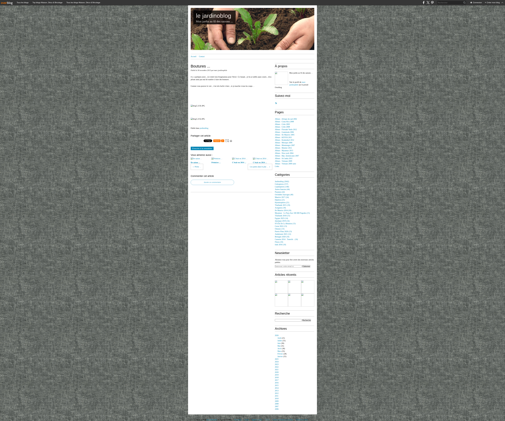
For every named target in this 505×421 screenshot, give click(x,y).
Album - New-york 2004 (284, 153)
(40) (284, 195)
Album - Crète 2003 (282, 124)
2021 (277, 370)
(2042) (282, 181)
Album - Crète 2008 (282, 127)
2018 (277, 378)
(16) (283, 210)
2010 (277, 399)
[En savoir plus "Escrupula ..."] (294, 286)
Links (277, 166)
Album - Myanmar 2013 (284, 151)
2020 (277, 372)
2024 (277, 362)
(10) (282, 237)
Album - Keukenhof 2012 (284, 140)
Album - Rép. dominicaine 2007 (287, 156)
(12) (283, 234)
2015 (277, 385)
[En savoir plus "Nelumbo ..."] (294, 300)
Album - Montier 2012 (283, 148)
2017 (277, 380)
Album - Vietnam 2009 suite (285, 164)
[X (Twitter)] (428, 2)
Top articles (237, 420)
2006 (277, 409)
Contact (202, 56)
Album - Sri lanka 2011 (283, 158)
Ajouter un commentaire (212, 182)
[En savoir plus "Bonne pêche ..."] (281, 286)
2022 (277, 367)
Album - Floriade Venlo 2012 (286, 130)
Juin (279, 343)
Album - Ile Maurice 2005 (284, 135)
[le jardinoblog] (281, 78)
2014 (277, 388)
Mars (279, 351)
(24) (282, 197)
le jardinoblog (213, 15)
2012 (277, 393)
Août (279, 338)
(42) (280, 192)
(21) (280, 200)
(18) (280, 208)
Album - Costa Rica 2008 (284, 122)
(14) (281, 218)
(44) (282, 189)
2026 (277, 335)
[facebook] (423, 2)
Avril (279, 349)
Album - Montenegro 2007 (285, 145)
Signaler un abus (257, 420)
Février (280, 354)
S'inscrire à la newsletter (202, 148)
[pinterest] (432, 2)
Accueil (193, 56)
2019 (277, 375)
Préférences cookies (302, 420)
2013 (277, 391)
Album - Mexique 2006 (283, 143)
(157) (281, 184)
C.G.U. (267, 420)
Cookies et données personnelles (283, 420)
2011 (276, 396)
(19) (282, 205)
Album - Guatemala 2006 (284, 132)
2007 (277, 406)
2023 (277, 364)
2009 (277, 401)
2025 (277, 359)
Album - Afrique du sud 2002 (286, 119)
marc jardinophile (211, 420)
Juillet (279, 341)
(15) (292, 213)
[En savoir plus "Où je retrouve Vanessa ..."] (281, 300)
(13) (285, 224)
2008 (277, 404)
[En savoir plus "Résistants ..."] (307, 300)
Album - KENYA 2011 (283, 137)
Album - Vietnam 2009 (283, 161)
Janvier (280, 356)
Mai (278, 346)
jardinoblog (204, 128)
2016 (277, 383)
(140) (282, 187)
